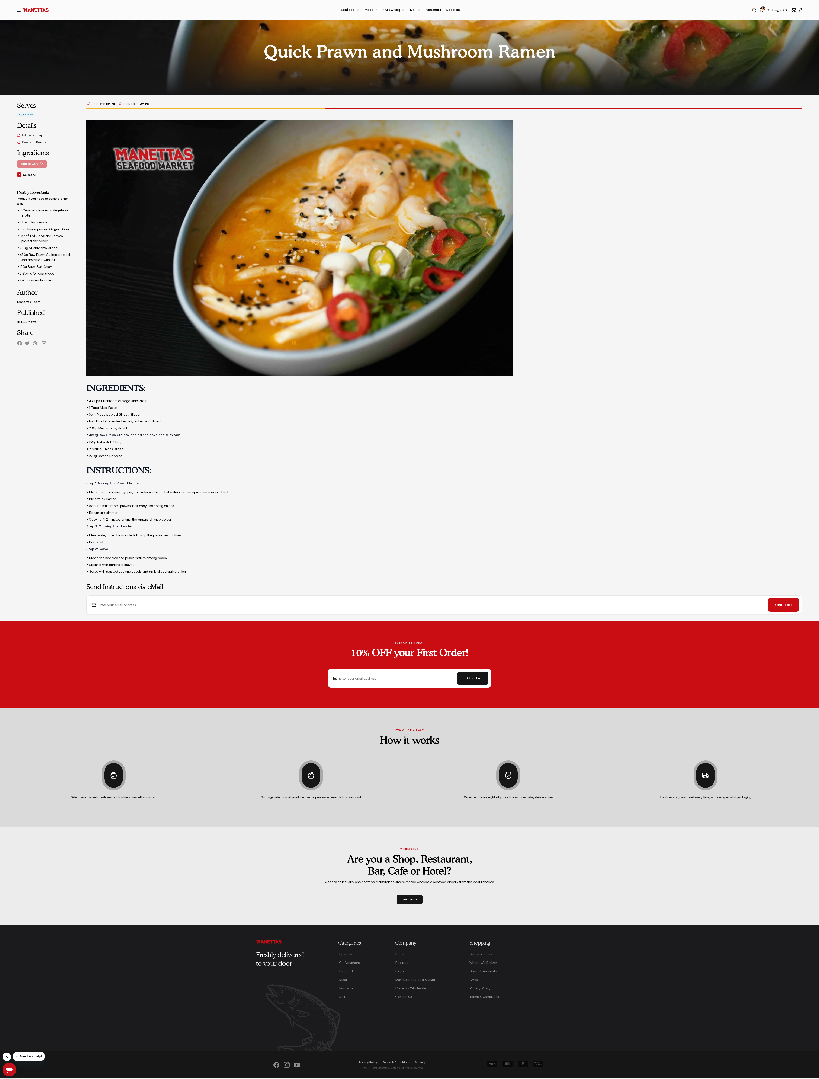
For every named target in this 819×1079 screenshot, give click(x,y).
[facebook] (19, 343)
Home (400, 954)
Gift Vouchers (349, 962)
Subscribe (473, 678)
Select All (29, 174)
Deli (342, 997)
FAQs (473, 979)
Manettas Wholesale (410, 988)
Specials (345, 954)
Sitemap (420, 1062)
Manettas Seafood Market (415, 979)
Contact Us (403, 997)
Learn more (409, 899)
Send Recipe (783, 605)
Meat (343, 979)
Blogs (399, 971)
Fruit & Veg (347, 988)
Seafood (346, 971)
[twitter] (27, 343)
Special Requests (483, 971)
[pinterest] (35, 343)
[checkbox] (19, 174)
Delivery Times (480, 954)
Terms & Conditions (484, 997)
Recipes (401, 962)
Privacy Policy (480, 988)
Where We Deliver (483, 962)
